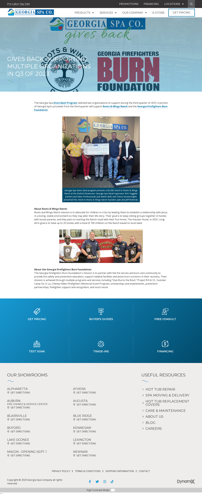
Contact (144, 471)
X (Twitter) (97, 481)
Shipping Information (119, 471)
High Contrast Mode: (98, 490)
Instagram (104, 481)
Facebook (90, 481)
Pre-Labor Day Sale (18, 4)
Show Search (191, 4)
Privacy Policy (61, 471)
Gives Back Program (65, 102)
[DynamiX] (186, 481)
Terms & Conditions (88, 471)
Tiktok (112, 481)
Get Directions (20, 392)
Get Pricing (181, 12)
